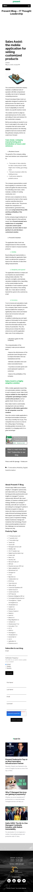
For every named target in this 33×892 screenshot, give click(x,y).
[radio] (16, 664)
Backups (11, 609)
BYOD (11, 581)
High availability (14, 568)
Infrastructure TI (13, 624)
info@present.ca (16, 877)
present (7, 62)
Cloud (11, 544)
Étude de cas (12, 643)
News (11, 557)
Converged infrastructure (16, 598)
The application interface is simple (15, 272)
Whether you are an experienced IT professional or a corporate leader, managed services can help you (16, 796)
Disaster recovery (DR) (15, 566)
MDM (10, 630)
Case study (12, 583)
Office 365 (12, 585)
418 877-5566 (19, 860)
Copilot (11, 607)
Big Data (12, 577)
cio (10, 639)
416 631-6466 (19, 859)
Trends (11, 542)
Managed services (14, 546)
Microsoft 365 (13, 562)
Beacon (11, 617)
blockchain (12, 637)
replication (12, 641)
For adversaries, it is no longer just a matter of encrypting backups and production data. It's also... (16, 829)
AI (10, 574)
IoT (10, 628)
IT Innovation (12, 467)
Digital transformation (15, 553)
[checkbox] (16, 666)
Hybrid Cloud (13, 589)
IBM (10, 564)
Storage (11, 572)
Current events (13, 592)
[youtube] (14, 880)
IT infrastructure (14, 536)
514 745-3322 (19, 857)
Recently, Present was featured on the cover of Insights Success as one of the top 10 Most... (16, 764)
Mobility (20, 467)
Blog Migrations (13, 619)
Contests (11, 622)
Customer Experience (15, 587)
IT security (12, 538)
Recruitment (13, 570)
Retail (10, 613)
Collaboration (13, 579)
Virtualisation (12, 635)
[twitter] (24, 880)
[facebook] (19, 880)
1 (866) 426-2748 (19, 864)
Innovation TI (12, 626)
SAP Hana (12, 594)
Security (11, 559)
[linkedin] (9, 880)
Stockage (12, 632)
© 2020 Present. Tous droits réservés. (16, 888)
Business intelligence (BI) (16, 596)
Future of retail (13, 611)
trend (10, 615)
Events (11, 555)
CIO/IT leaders (13, 551)
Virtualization (13, 604)
